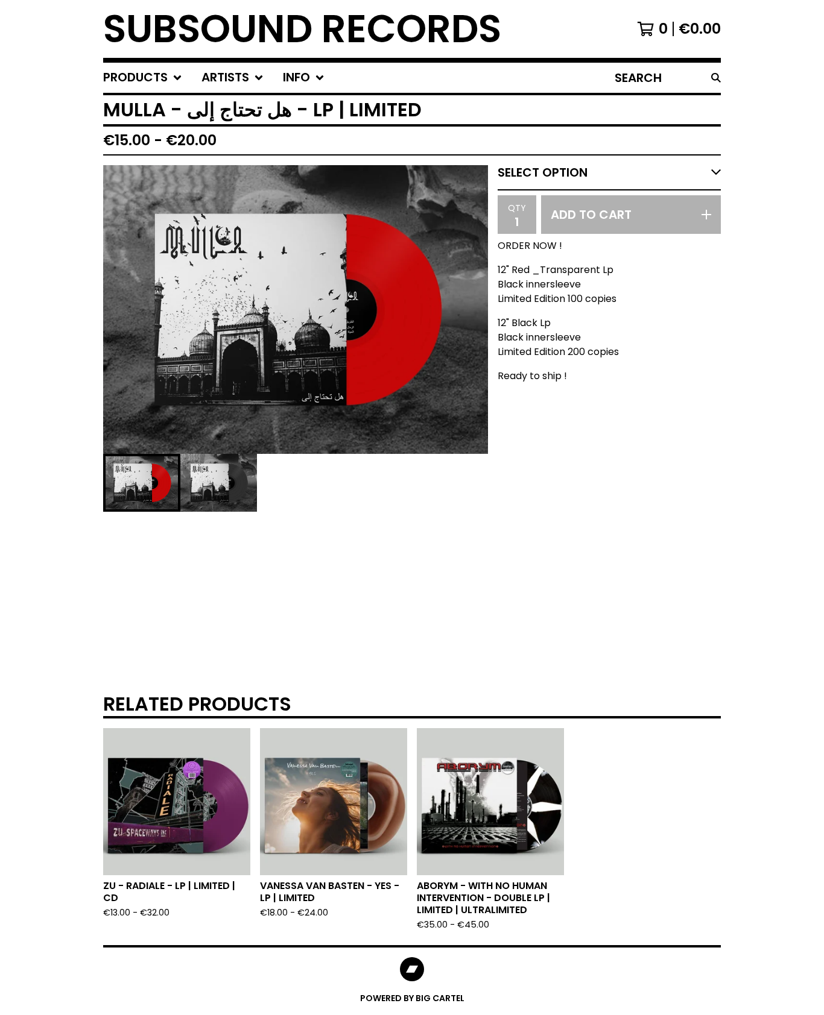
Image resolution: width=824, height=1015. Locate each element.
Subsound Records (302, 29)
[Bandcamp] (412, 969)
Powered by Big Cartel (412, 998)
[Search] (716, 78)
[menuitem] (142, 78)
